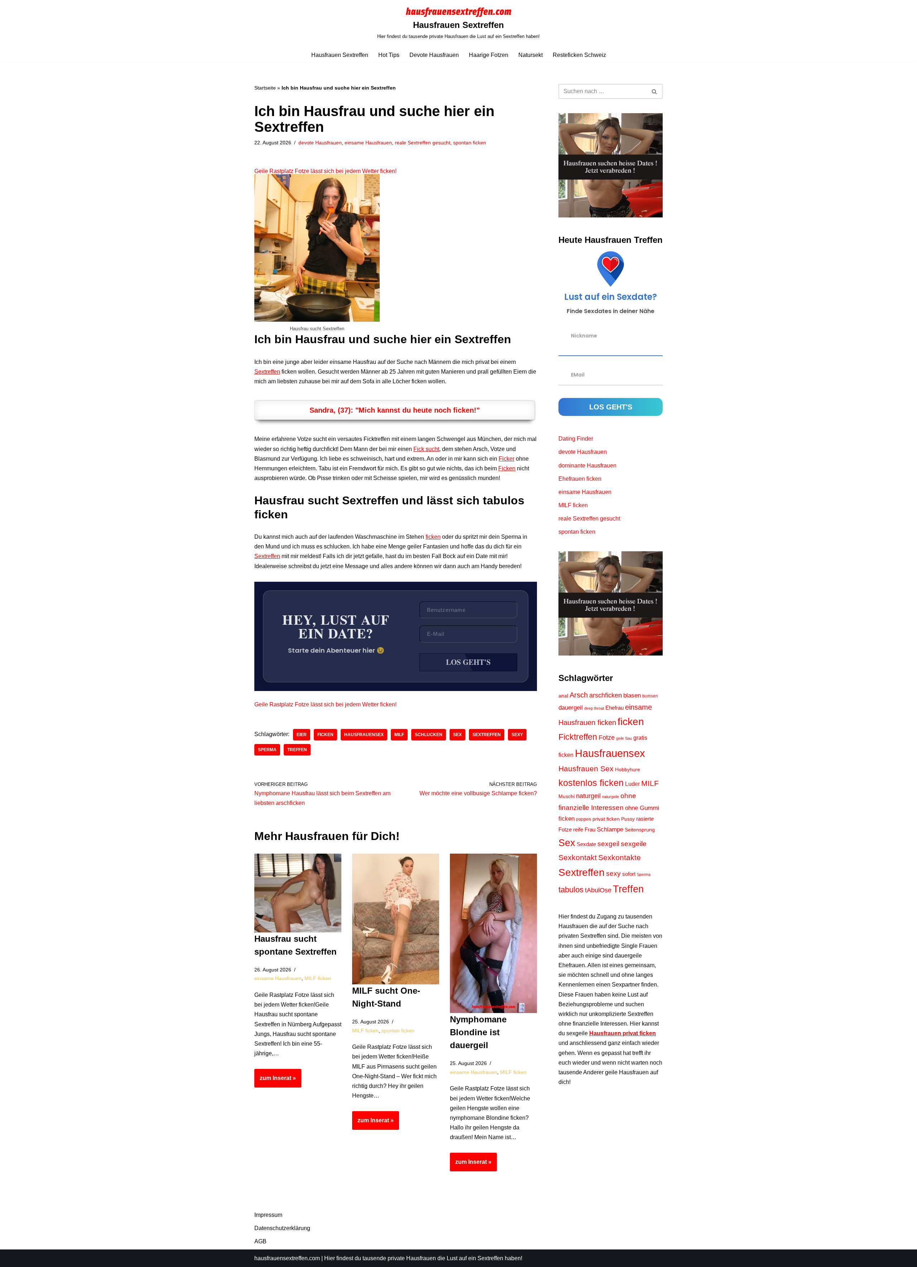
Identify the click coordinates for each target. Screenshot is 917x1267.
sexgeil (608, 844)
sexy (517, 734)
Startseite (265, 88)
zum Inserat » (275, 1081)
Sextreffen (267, 372)
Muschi (566, 796)
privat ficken (606, 819)
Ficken (506, 468)
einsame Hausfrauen (368, 142)
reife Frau (584, 829)
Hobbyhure (627, 769)
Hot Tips (388, 55)
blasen (632, 695)
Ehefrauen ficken (579, 479)
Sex (457, 734)
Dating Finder (575, 439)
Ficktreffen (577, 737)
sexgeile (634, 844)
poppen (583, 819)
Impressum (268, 1215)
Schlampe (610, 829)
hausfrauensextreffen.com (287, 1258)
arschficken (605, 695)
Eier (302, 734)
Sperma (267, 749)
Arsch (579, 695)
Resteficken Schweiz (579, 55)
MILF (399, 734)
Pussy (628, 819)
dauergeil (570, 707)
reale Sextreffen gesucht (422, 142)
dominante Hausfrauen (587, 465)
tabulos (571, 889)
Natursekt (530, 55)
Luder (632, 784)
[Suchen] (655, 91)
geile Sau (624, 738)
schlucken (428, 734)
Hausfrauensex (364, 734)
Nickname (584, 335)
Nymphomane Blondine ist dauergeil (478, 1032)
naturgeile (610, 797)
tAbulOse (598, 890)
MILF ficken (317, 978)
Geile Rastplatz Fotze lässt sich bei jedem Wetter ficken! (325, 171)
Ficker (506, 459)
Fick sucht (426, 449)
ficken (433, 537)
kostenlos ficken (591, 783)
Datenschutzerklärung (282, 1228)
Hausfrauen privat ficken (622, 1033)
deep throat (594, 708)
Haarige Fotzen (488, 55)
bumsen (650, 696)
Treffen (297, 749)
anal (563, 696)
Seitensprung (640, 829)
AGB (260, 1241)
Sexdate (586, 844)
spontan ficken (469, 142)
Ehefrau (614, 708)
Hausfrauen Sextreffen (339, 55)
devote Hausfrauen (320, 142)
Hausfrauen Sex (586, 768)
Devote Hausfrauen (434, 55)
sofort (628, 874)
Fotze (607, 737)
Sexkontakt (577, 857)
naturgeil (588, 796)
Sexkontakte (619, 857)
